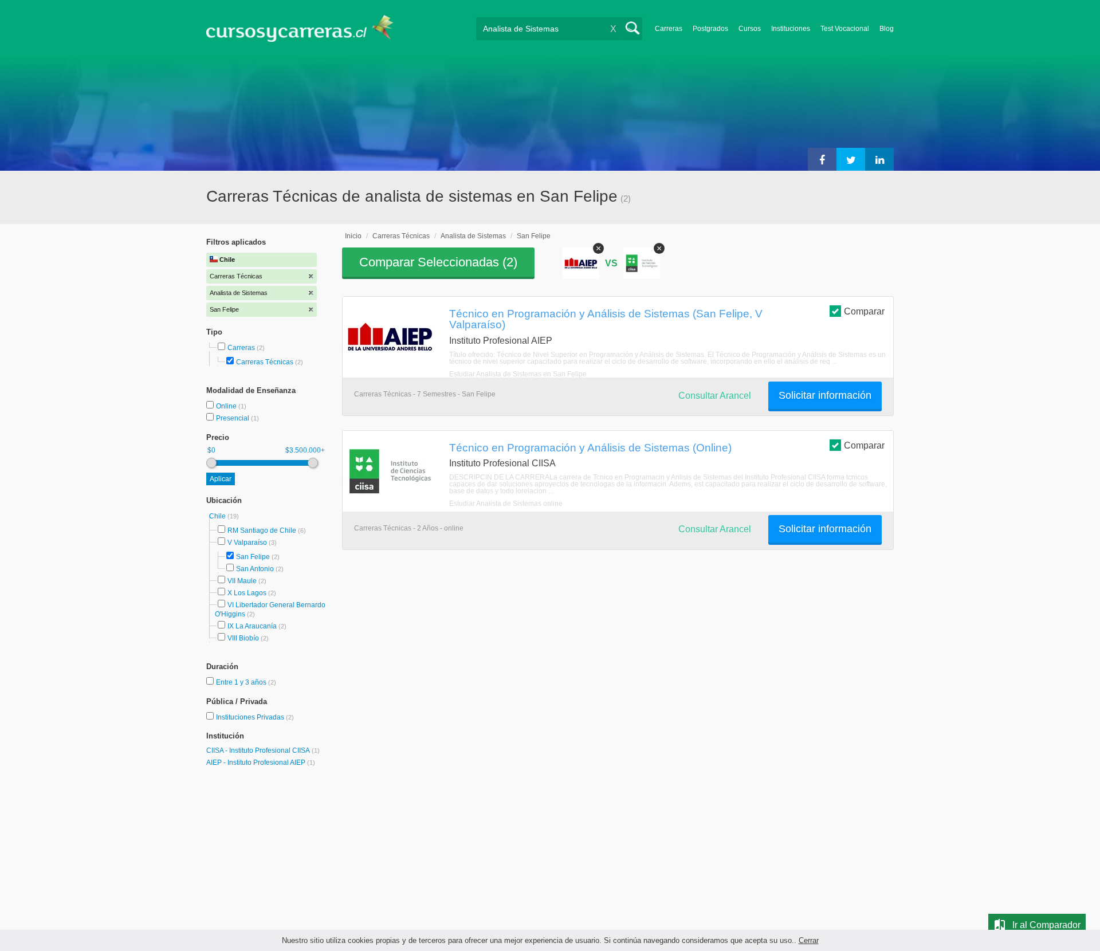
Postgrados (710, 28)
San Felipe (253, 557)
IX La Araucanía (252, 626)
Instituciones (790, 28)
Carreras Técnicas (264, 362)
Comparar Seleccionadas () (438, 262)
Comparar (864, 311)
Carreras (668, 28)
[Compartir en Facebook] (822, 159)
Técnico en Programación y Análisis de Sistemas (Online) (590, 447)
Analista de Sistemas (473, 236)
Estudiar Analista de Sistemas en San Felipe (518, 374)
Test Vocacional (844, 28)
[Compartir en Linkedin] (879, 159)
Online (227, 406)
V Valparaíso (247, 543)
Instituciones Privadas (255, 717)
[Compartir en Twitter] (850, 159)
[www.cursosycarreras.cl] (306, 28)
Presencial (233, 418)
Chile (218, 516)
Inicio (353, 236)
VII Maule (242, 581)
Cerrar (809, 940)
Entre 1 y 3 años (242, 682)
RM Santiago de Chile (261, 530)
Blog (886, 28)
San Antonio (255, 569)
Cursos (749, 28)
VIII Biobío (243, 638)
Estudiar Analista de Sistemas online (506, 504)
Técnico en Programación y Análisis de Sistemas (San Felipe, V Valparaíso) (606, 319)
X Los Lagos (246, 593)
